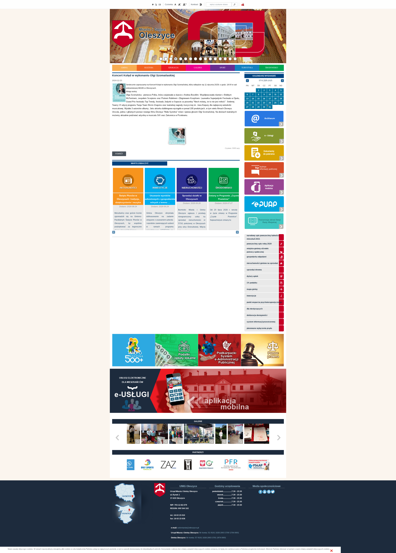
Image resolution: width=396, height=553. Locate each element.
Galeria (198, 68)
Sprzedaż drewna (254, 270)
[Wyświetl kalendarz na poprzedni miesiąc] (247, 80)
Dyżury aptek (252, 276)
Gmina (124, 68)
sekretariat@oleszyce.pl (188, 528)
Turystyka (247, 68)
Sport (222, 68)
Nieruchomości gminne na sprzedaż (262, 263)
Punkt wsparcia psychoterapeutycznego (264, 302)
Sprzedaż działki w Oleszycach (192, 197)
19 (281, 99)
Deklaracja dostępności (257, 315)
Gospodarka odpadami (256, 257)
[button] (331, 550)
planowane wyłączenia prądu (259, 328)
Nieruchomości (192, 187)
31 (270, 107)
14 (253, 99)
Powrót (119, 153)
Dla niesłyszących (255, 309)
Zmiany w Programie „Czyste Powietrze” (224, 197)
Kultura (148, 68)
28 (253, 107)
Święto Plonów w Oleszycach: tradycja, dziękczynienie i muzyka (128, 199)
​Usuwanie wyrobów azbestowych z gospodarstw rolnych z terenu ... (160, 199)
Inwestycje (160, 187)
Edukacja (173, 68)
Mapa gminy (252, 289)
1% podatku (252, 283)
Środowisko (271, 68)
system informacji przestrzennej (261, 322)
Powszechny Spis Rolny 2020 (259, 244)
